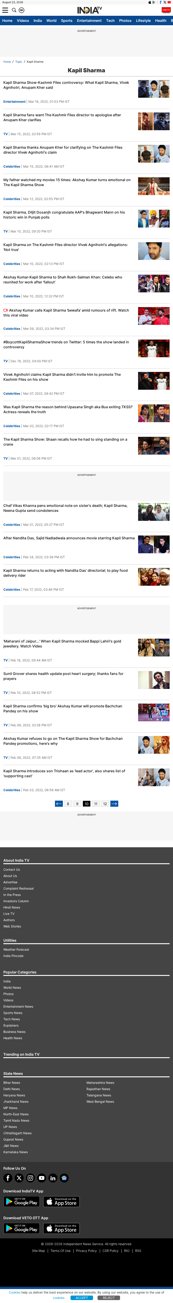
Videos (23, 20)
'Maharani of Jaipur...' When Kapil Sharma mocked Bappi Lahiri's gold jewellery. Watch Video (62, 643)
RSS (138, 1251)
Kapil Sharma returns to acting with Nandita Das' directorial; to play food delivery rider (65, 573)
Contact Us (11, 869)
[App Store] (61, 1201)
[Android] (154, 2)
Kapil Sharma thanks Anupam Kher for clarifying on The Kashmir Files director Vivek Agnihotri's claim (63, 150)
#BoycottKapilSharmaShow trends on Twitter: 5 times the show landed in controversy (66, 344)
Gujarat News (13, 1139)
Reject (109, 1298)
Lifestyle (143, 20)
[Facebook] (7, 1177)
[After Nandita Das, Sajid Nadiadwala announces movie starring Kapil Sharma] (154, 544)
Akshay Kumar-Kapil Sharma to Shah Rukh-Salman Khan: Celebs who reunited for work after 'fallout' (62, 279)
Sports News (12, 1013)
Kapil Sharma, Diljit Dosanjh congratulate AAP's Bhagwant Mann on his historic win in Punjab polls (64, 214)
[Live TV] (166, 10)
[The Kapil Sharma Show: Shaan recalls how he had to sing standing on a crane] (154, 446)
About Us (10, 876)
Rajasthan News (98, 1089)
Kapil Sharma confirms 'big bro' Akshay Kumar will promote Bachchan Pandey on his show (62, 708)
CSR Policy (110, 1251)
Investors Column (16, 901)
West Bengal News (100, 1101)
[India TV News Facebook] (160, 2)
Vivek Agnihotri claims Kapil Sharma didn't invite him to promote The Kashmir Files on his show (62, 377)
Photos (125, 20)
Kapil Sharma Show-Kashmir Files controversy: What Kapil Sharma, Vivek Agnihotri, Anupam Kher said (66, 85)
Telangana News (98, 1095)
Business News (14, 1032)
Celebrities (11, 166)
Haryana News (14, 1095)
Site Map (38, 1251)
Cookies (14, 1292)
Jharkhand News (15, 1101)
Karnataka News (15, 1152)
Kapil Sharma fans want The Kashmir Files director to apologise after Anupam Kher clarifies (62, 117)
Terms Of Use (60, 1251)
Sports (67, 20)
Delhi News (11, 1089)
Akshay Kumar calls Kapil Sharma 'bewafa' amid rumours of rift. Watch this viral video (66, 312)
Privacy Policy (86, 1251)
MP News (10, 1108)
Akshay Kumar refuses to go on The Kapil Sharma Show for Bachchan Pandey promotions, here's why (63, 741)
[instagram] (30, 1177)
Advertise (10, 882)
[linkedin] (52, 1177)
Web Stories (12, 926)
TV (5, 134)
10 (87, 804)
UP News (10, 1127)
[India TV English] (89, 10)
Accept (82, 1298)
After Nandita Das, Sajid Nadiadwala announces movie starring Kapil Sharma (69, 538)
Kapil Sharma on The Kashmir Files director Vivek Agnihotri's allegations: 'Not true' (65, 247)
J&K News (10, 1146)
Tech (110, 20)
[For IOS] (61, 1228)
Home (7, 20)
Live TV (8, 914)
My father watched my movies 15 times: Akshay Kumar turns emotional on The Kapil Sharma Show (67, 182)
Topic (18, 61)
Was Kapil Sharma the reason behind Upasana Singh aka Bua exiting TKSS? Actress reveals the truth (67, 409)
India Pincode (13, 956)
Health (160, 20)
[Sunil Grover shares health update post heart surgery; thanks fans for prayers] (154, 680)
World (51, 20)
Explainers (10, 1025)
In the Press (12, 895)
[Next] (114, 804)
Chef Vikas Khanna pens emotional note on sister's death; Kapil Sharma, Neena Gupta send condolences (65, 508)
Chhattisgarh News (17, 1133)
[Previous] (59, 804)
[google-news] (64, 1177)
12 (105, 804)
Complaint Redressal (18, 888)
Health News (12, 1038)
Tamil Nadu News (16, 1120)
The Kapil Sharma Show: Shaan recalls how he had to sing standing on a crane (65, 441)
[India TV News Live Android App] (21, 1201)
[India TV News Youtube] (169, 2)
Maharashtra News (100, 1082)
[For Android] (21, 1228)
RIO (127, 1251)
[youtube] (41, 1177)
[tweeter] (19, 1177)
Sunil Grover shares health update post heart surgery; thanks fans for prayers (63, 676)
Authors (9, 920)
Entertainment (89, 20)
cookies (58, 1298)
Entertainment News (18, 1006)
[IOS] (149, 2)
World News (12, 987)
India (38, 20)
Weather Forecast (16, 949)
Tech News (11, 1019)
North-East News (16, 1114)
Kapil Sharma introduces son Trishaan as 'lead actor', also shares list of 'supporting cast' (64, 773)
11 (95, 804)
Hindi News (11, 907)
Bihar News (11, 1082)
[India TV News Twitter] (164, 2)
